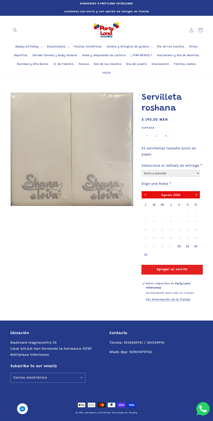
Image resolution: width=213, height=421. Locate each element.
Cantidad (148, 127)
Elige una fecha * (156, 184)
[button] (15, 30)
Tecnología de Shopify (124, 413)
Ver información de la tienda (168, 299)
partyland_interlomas (98, 413)
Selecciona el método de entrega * (172, 165)
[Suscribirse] (80, 377)
